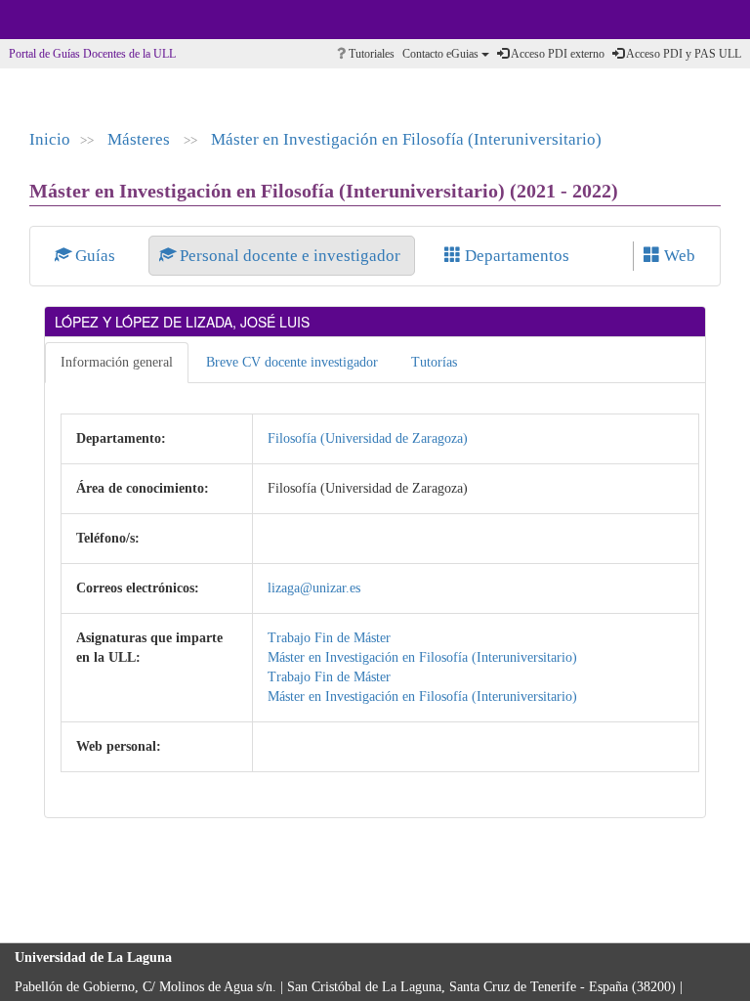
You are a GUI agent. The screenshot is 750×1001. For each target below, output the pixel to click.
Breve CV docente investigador (292, 362)
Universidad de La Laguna (68, 19)
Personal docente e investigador (290, 255)
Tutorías (434, 362)
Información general (117, 362)
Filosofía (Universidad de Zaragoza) (368, 438)
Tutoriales (370, 54)
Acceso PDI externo (556, 54)
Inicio (49, 139)
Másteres (140, 139)
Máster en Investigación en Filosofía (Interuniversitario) (406, 139)
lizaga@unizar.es (314, 588)
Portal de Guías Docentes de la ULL (92, 54)
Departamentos (515, 255)
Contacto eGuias (441, 54)
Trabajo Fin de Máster (329, 638)
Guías (95, 255)
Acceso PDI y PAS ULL (682, 54)
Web (677, 255)
